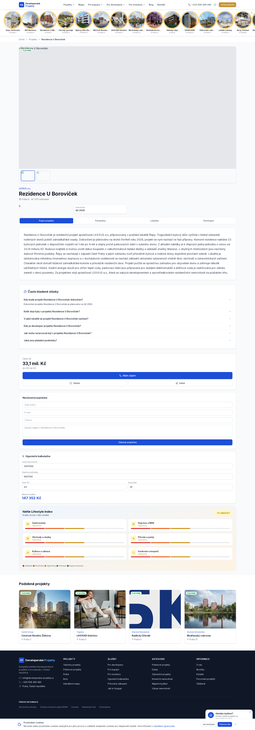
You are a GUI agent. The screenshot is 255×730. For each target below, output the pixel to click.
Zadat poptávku (227, 5)
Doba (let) (132, 482)
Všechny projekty (72, 665)
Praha (66, 674)
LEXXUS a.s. (25, 188)
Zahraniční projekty (161, 674)
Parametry (100, 220)
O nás (199, 665)
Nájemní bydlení (159, 683)
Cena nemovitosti (29, 462)
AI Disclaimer (104, 707)
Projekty (67, 4)
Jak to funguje (115, 688)
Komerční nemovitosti (162, 679)
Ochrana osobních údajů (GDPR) (54, 707)
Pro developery (114, 4)
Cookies (75, 707)
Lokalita (154, 220)
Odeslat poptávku (127, 442)
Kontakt (161, 4)
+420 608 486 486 (31, 682)
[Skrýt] (252, 13)
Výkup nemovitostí (161, 688)
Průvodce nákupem (117, 683)
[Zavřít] (235, 724)
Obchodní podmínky (28, 707)
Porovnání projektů (205, 679)
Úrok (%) (25, 482)
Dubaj (155, 669)
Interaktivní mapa (71, 683)
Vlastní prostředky (30, 472)
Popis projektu (46, 220)
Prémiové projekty (72, 669)
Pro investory (135, 4)
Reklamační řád (89, 707)
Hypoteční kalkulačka (118, 679)
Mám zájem (129, 375)
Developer (208, 220)
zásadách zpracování (164, 726)
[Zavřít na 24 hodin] (250, 712)
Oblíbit (76, 383)
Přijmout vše (224, 724)
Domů (21, 39)
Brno (65, 679)
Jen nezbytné (209, 724)
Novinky (200, 669)
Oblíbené (200, 683)
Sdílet (182, 383)
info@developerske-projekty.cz (38, 678)
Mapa (81, 4)
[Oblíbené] (215, 4)
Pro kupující (94, 4)
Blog (151, 4)
